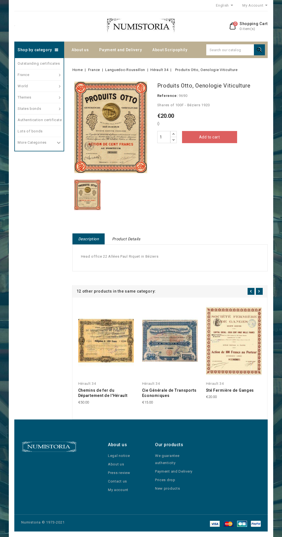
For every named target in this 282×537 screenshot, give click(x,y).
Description (88, 239)
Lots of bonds (30, 131)
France (23, 75)
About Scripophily (170, 50)
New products (167, 488)
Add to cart (209, 137)
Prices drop (165, 480)
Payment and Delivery (120, 50)
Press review (119, 473)
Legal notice (119, 456)
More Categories (32, 142)
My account (118, 490)
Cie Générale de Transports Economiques (169, 393)
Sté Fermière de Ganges (230, 390)
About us (80, 50)
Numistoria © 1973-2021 (43, 522)
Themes (24, 97)
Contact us (117, 481)
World (23, 86)
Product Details (126, 239)
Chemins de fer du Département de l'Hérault (103, 393)
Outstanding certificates (39, 63)
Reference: (167, 96)
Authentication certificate (39, 120)
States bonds (29, 109)
